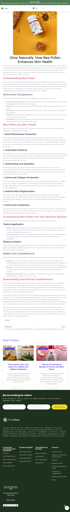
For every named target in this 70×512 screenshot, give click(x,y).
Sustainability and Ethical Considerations (28, 279)
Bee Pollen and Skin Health (19, 124)
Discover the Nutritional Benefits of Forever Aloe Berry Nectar (51, 367)
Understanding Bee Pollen (19, 78)
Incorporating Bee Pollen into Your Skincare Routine (34, 216)
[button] (36, 8)
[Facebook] (33, 8)
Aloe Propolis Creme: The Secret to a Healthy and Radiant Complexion (18, 367)
